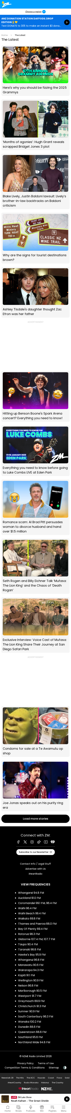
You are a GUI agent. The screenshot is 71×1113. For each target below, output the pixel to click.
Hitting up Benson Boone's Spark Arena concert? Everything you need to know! (35, 396)
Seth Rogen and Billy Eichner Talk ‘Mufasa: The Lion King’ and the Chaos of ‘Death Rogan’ (35, 566)
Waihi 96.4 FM (27, 908)
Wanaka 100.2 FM (29, 1022)
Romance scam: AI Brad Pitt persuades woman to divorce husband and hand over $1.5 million (35, 507)
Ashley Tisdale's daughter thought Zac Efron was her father (35, 292)
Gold (67, 1077)
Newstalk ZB (7, 1077)
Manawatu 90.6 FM (30, 965)
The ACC (31, 1077)
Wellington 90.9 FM (30, 980)
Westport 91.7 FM (29, 996)
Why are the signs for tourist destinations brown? (35, 238)
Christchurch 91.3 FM (32, 1006)
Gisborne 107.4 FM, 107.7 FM (36, 939)
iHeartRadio (35, 873)
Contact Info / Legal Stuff (35, 864)
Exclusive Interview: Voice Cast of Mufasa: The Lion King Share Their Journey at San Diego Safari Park (35, 625)
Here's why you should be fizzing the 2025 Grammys (35, 70)
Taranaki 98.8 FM (29, 949)
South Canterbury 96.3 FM (35, 1016)
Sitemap (54, 1067)
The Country (57, 1082)
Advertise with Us (35, 868)
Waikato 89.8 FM (29, 919)
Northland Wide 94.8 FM (34, 1042)
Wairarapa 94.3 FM (30, 970)
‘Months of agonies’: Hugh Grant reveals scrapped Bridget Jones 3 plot (35, 124)
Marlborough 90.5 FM (32, 991)
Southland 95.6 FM (30, 1037)
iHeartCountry (14, 1082)
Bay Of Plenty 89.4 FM (32, 929)
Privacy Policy (25, 1063)
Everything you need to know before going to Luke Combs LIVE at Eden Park (35, 450)
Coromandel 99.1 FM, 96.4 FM (37, 903)
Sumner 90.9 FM (28, 1011)
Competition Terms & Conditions (25, 1067)
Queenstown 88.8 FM (32, 1032)
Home (4, 35)
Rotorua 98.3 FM (29, 934)
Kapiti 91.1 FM (26, 975)
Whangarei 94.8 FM (31, 893)
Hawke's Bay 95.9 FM (31, 955)
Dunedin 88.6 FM (29, 1027)
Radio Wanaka (31, 1082)
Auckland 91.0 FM (29, 898)
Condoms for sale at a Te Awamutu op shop (35, 731)
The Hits (20, 1077)
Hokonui (45, 1082)
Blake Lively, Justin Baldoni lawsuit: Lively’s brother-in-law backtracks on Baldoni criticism (35, 181)
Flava (59, 1077)
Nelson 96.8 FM (28, 986)
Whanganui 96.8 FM (31, 960)
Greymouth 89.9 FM (31, 1001)
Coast (51, 1077)
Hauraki (41, 1077)
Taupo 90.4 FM (28, 944)
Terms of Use (46, 1063)
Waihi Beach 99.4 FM (31, 913)
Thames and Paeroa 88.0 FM (37, 924)
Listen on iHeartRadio (35, 1099)
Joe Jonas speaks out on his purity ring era (35, 785)
